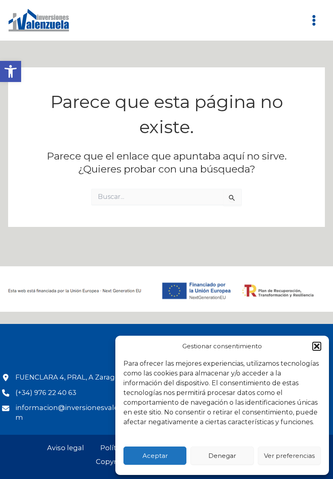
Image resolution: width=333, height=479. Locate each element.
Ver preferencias (289, 456)
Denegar (222, 456)
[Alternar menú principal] (314, 20)
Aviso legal (65, 448)
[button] (10, 71)
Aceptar (155, 456)
